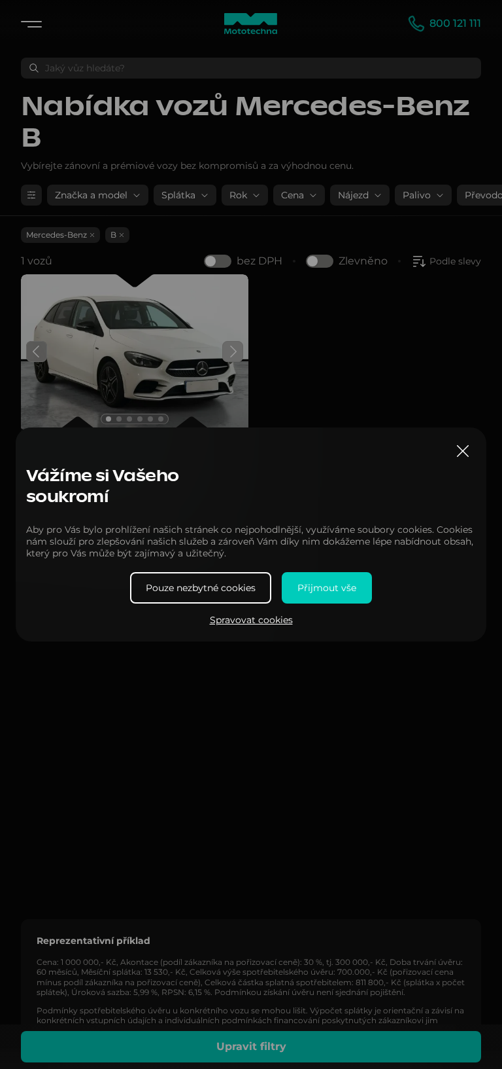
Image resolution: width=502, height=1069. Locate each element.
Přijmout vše (326, 588)
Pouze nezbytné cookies (201, 588)
